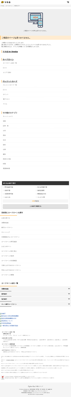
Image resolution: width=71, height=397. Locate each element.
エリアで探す (7, 72)
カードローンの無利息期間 (9, 345)
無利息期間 (40, 190)
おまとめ (7, 197)
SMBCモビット (26, 335)
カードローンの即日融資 (9, 241)
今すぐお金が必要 (21, 339)
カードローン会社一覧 (10, 63)
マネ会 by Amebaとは (24, 389)
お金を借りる (5, 218)
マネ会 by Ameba (10, 51)
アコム (10, 335)
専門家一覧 (38, 389)
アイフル (5, 335)
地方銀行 (4, 299)
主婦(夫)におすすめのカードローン (11, 351)
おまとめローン (6, 246)
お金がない (6, 341)
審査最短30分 (41, 194)
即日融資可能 (9, 187)
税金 (4, 135)
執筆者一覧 (44, 389)
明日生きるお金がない (32, 339)
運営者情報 (32, 389)
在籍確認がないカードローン (10, 237)
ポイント (6, 94)
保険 (4, 121)
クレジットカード (10, 81)
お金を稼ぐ (65, 339)
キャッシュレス (8, 116)
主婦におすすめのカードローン (11, 265)
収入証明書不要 (42, 187)
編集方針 (50, 389)
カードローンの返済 (7, 256)
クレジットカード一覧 (10, 85)
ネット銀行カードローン (9, 304)
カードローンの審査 (7, 275)
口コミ (5, 68)
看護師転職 (6, 168)
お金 (4, 130)
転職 (4, 164)
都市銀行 (4, 294)
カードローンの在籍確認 (9, 260)
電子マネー (6, 99)
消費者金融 (4, 223)
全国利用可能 (9, 194)
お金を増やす (42, 339)
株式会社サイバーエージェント (31, 377)
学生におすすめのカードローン (11, 270)
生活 (4, 140)
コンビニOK (41, 197)
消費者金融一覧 (7, 333)
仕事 (4, 149)
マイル (5, 104)
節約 (4, 145)
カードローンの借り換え (9, 251)
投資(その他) (7, 159)
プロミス (15, 335)
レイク (20, 335)
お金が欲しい (58, 339)
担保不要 (7, 190)
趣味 (4, 154)
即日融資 (66, 345)
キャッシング (5, 232)
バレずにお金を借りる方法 (9, 339)
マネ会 (2, 5)
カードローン (9, 5)
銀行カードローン (7, 227)
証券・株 (6, 126)
